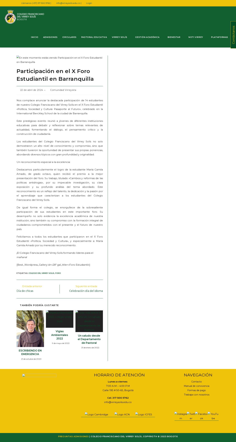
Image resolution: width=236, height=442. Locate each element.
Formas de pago (196, 390)
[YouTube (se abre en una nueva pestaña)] (211, 3)
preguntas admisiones (73, 436)
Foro (58, 273)
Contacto (196, 381)
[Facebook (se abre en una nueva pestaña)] (200, 3)
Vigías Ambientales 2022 (59, 335)
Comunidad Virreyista (63, 90)
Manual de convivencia (196, 386)
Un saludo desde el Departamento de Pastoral (89, 339)
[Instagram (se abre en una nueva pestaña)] (204, 3)
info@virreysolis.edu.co (68, 3)
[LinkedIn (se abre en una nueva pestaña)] (207, 3)
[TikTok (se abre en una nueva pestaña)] (218, 3)
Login (89, 3)
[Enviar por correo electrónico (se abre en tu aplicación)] (215, 3)
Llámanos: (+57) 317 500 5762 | (36, 3)
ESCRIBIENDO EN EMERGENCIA (30, 352)
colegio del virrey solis (41, 273)
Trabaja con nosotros (196, 394)
